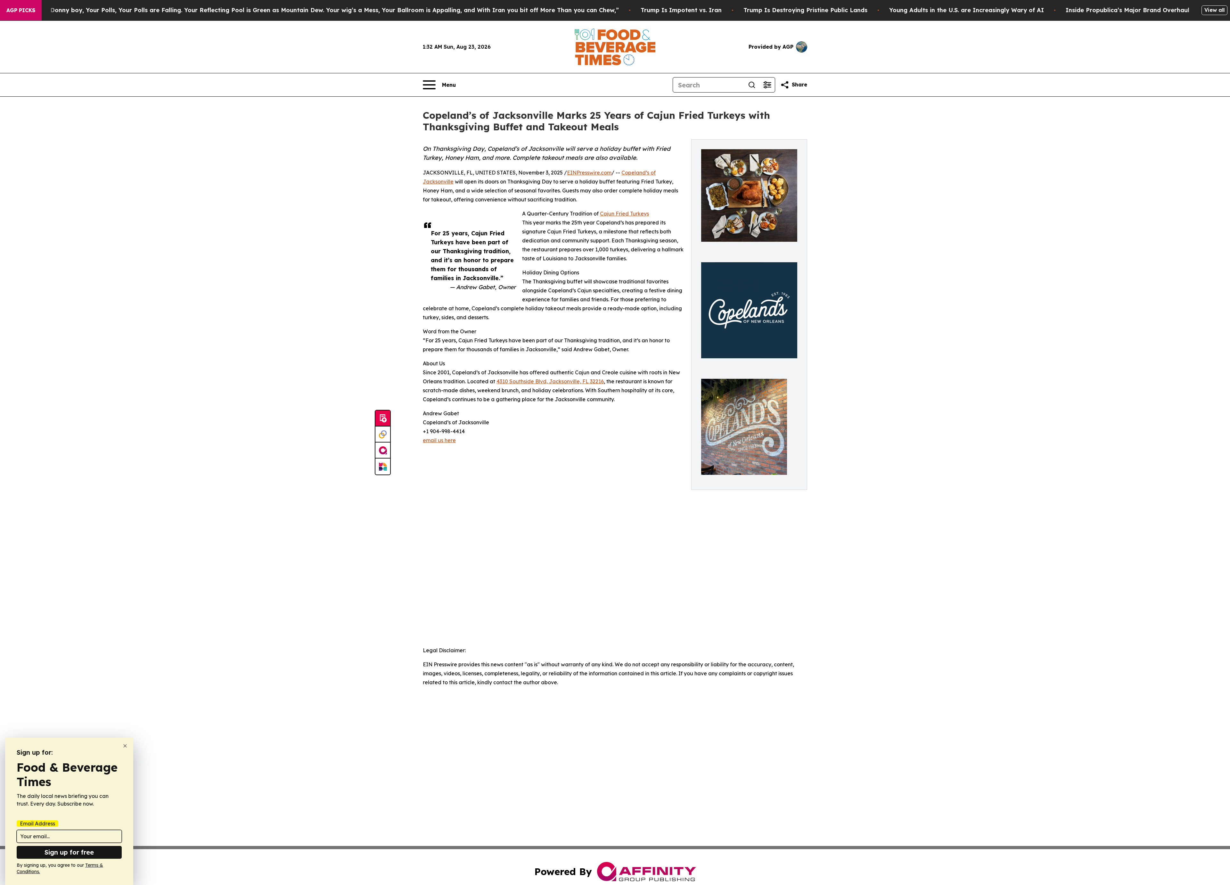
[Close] (125, 746)
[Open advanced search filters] (767, 84)
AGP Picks (20, 10)
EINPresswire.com (589, 172)
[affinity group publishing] (382, 450)
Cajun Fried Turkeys (624, 213)
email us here (439, 440)
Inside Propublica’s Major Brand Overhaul (1127, 10)
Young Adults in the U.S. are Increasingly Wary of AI (966, 10)
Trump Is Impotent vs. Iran (681, 10)
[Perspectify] (382, 434)
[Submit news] (382, 418)
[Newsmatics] (382, 467)
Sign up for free (69, 852)
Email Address (37, 823)
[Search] (751, 84)
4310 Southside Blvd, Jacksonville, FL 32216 (550, 381)
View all (1214, 10)
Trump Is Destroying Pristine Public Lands (805, 10)
